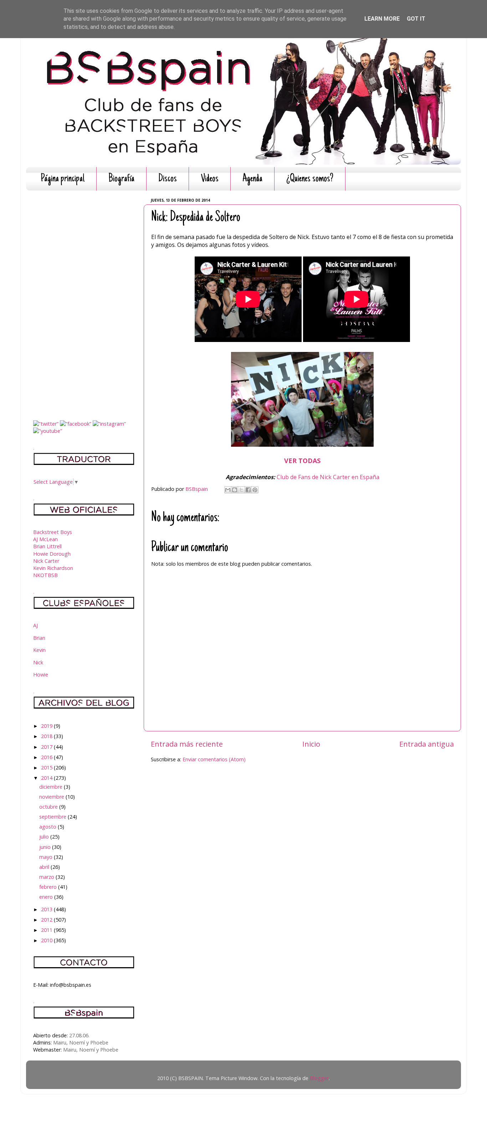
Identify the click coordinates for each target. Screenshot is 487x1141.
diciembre (51, 786)
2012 (47, 919)
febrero (48, 886)
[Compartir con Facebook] (248, 489)
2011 (47, 930)
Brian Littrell (47, 546)
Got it (416, 18)
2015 (47, 767)
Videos (210, 179)
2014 (47, 777)
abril (45, 866)
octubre (49, 806)
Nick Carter (46, 560)
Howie (40, 674)
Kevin (39, 650)
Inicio (311, 744)
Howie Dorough (52, 553)
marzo (47, 876)
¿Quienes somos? (309, 179)
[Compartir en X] (241, 489)
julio (44, 836)
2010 (47, 940)
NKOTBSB (45, 575)
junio (45, 847)
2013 (47, 909)
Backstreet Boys (52, 532)
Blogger (319, 1078)
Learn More (382, 18)
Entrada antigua (426, 744)
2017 (47, 746)
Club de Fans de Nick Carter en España (328, 477)
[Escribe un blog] (234, 489)
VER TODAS (302, 460)
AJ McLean (45, 539)
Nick (38, 662)
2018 (47, 736)
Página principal (62, 179)
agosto (48, 826)
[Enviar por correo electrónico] (227, 489)
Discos (167, 179)
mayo (46, 857)
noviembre (52, 796)
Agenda (252, 179)
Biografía (121, 179)
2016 (47, 757)
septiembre (53, 816)
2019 (47, 725)
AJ (35, 625)
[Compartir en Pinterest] (254, 489)
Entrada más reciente (187, 744)
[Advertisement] (84, 303)
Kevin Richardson (53, 568)
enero (46, 896)
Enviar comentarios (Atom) (214, 759)
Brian (39, 637)
